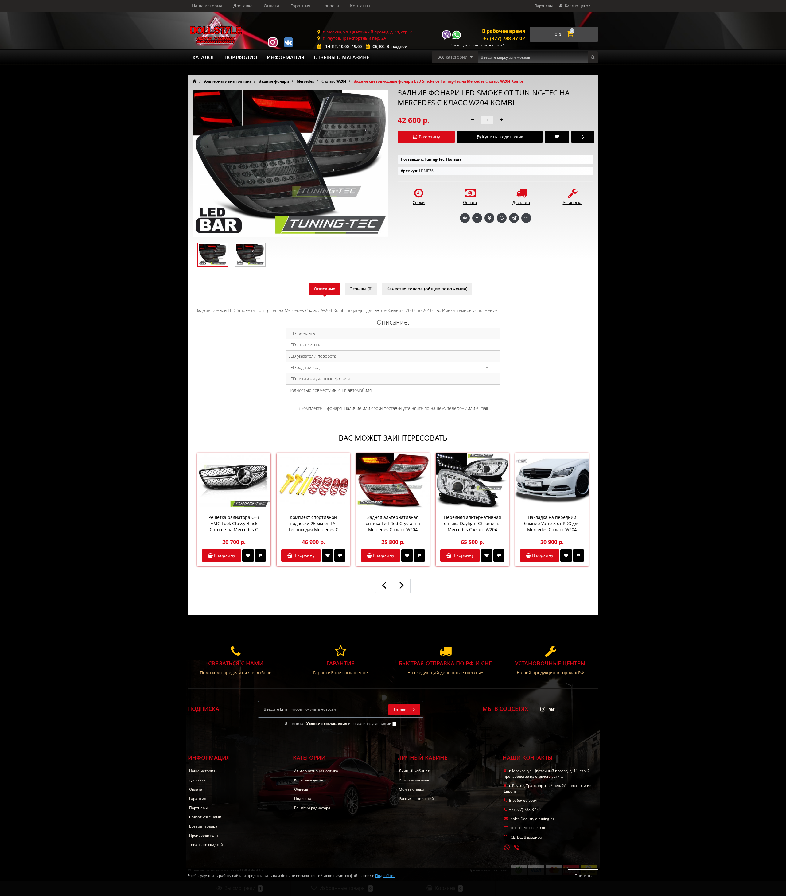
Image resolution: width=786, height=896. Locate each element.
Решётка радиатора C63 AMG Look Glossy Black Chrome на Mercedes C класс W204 (233, 523)
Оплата (271, 6)
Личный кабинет (414, 770)
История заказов (414, 780)
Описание (324, 289)
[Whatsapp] (507, 847)
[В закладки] (248, 555)
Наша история (207, 6)
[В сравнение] (260, 555)
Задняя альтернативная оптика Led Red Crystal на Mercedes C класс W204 (393, 523)
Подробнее (385, 875)
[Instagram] (272, 41)
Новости (330, 6)
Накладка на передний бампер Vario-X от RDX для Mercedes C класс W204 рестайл (552, 523)
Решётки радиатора (312, 807)
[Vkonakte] (288, 41)
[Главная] (195, 81)
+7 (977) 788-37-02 (504, 38)
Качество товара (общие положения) (427, 289)
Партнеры (543, 5)
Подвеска (302, 798)
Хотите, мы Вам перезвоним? (477, 45)
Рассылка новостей (416, 798)
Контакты (360, 6)
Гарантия (300, 6)
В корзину (224, 555)
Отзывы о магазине (341, 57)
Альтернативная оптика (316, 770)
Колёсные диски (309, 780)
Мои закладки (411, 789)
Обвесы (301, 789)
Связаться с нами (205, 817)
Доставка (243, 6)
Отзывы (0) (360, 289)
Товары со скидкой (206, 844)
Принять (583, 875)
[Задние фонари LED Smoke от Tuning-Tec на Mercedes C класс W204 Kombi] (212, 255)
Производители (203, 835)
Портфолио (240, 57)
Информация (285, 57)
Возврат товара (203, 826)
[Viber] (517, 848)
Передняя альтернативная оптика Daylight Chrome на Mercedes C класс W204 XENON (472, 523)
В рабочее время (503, 31)
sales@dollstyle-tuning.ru (532, 818)
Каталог (204, 57)
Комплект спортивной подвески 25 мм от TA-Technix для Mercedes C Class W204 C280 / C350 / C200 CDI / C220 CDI (313, 523)
